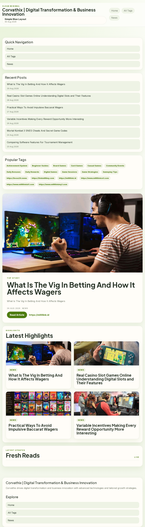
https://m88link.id (67, 178)
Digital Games (50, 172)
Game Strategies (90, 172)
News (114, 17)
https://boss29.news (17, 178)
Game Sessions (69, 172)
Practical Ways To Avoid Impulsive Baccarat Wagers (33, 427)
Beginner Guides (40, 166)
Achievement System (17, 166)
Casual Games (94, 166)
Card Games (77, 166)
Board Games (59, 166)
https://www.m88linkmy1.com (53, 184)
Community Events (115, 166)
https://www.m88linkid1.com (20, 184)
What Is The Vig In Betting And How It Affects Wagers (35, 377)
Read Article (17, 314)
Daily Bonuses (14, 172)
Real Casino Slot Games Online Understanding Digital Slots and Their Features (105, 379)
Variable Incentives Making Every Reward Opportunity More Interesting (106, 429)
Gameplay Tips (110, 172)
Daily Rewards (32, 172)
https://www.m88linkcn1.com (95, 178)
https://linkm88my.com (43, 178)
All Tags (128, 10)
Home (114, 10)
